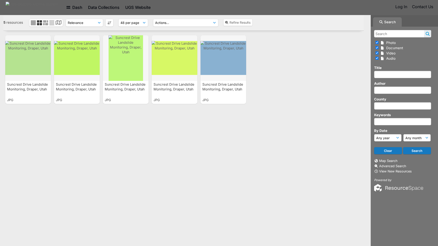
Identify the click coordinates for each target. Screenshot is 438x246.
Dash (76, 7)
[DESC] (109, 22)
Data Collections (104, 7)
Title (378, 68)
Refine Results (239, 22)
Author (380, 83)
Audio (390, 58)
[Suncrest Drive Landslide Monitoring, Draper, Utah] (28, 58)
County (380, 99)
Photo (390, 43)
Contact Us (422, 6)
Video (390, 53)
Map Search (388, 161)
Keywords (382, 115)
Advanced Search (392, 166)
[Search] (427, 33)
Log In (401, 6)
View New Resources (395, 171)
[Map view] (58, 23)
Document (393, 48)
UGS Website (138, 7)
